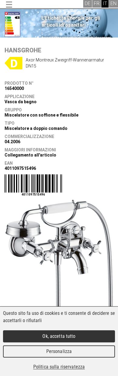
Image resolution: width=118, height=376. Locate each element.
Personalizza (59, 351)
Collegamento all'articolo (30, 155)
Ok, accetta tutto (58, 336)
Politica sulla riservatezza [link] (59, 367)
